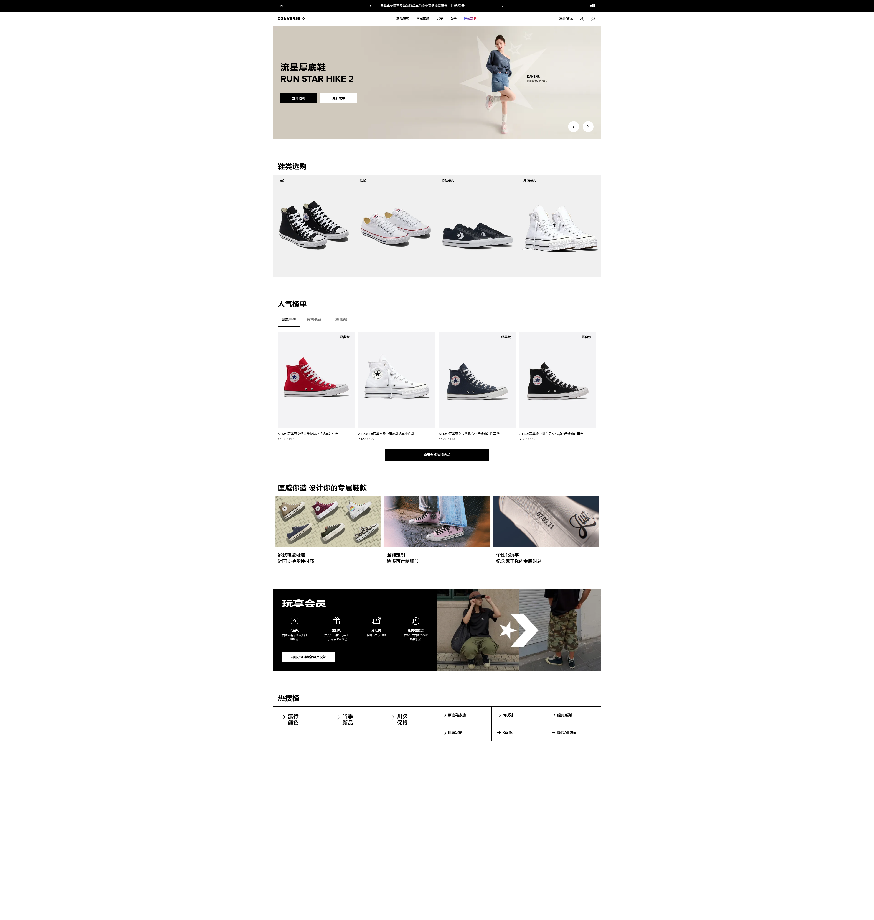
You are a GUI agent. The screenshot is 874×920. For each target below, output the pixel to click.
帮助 (593, 6)
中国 (280, 6)
